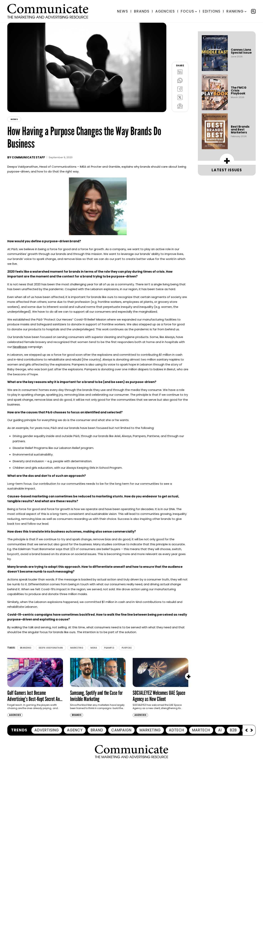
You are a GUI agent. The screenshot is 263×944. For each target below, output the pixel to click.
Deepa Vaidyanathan (51, 647)
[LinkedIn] (180, 72)
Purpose (127, 647)
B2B (233, 730)
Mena (93, 647)
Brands (142, 11)
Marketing (76, 647)
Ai (220, 730)
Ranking (235, 11)
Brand (97, 730)
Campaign (121, 730)
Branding (25, 647)
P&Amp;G (109, 647)
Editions (212, 11)
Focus (187, 11)
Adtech (176, 730)
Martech (201, 730)
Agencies (165, 11)
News (122, 11)
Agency (75, 730)
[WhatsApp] (180, 80)
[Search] (253, 11)
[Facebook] (180, 89)
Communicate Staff (28, 157)
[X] (180, 97)
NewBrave (20, 347)
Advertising (46, 730)
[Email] (180, 106)
